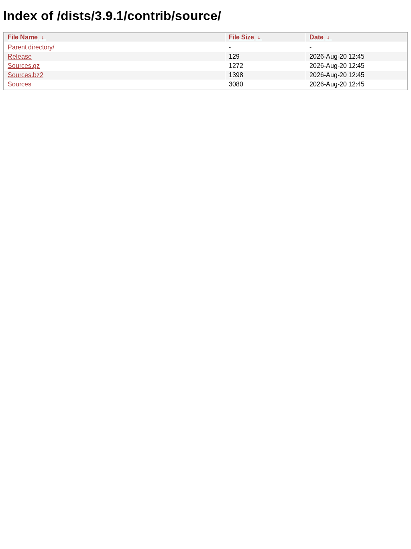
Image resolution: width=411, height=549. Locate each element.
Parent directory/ (31, 47)
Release (20, 56)
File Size (241, 37)
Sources (19, 84)
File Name (23, 37)
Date (316, 37)
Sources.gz (24, 65)
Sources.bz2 (25, 75)
